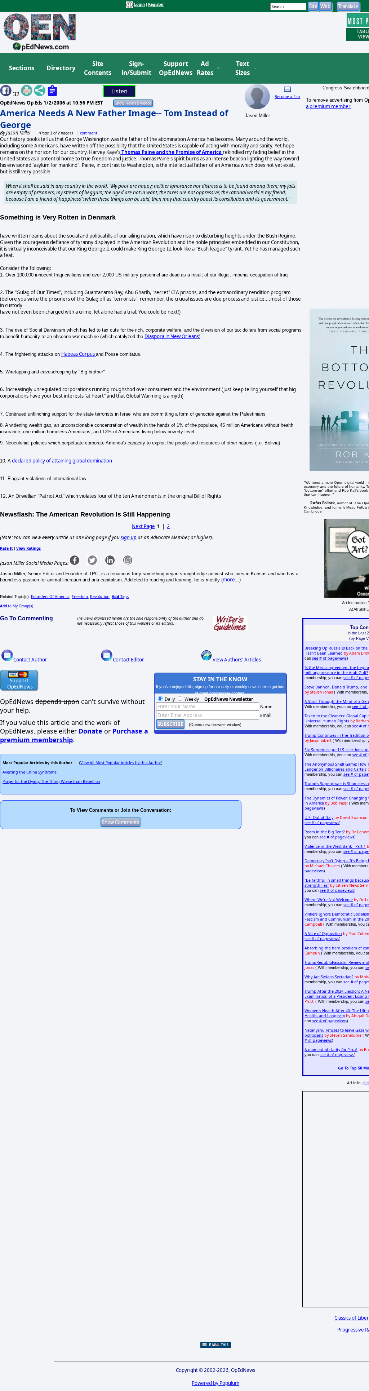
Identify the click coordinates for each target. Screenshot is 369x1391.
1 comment (87, 133)
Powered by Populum (215, 1383)
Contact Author (30, 659)
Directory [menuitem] (60, 68)
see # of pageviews (329, 658)
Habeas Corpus (78, 354)
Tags (120, 596)
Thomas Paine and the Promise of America (171, 152)
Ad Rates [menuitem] (205, 68)
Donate (90, 731)
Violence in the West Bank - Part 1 (335, 846)
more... (231, 579)
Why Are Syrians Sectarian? (329, 976)
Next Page (143, 526)
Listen (119, 91)
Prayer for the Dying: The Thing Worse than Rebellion (51, 781)
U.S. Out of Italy (318, 817)
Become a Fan (287, 96)
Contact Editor (128, 659)
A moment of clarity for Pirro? (330, 1049)
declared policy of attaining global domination (62, 460)
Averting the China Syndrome (30, 772)
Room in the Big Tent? (324, 831)
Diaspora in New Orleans (172, 336)
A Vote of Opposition (323, 933)
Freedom (80, 596)
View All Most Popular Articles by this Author (120, 762)
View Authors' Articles (237, 659)
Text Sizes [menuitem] (242, 68)
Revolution (100, 596)
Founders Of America (50, 596)
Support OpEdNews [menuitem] (173, 68)
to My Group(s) (16, 605)
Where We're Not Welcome (328, 899)
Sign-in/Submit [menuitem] (135, 68)
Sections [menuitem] (21, 68)
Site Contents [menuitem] (97, 68)
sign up (129, 537)
